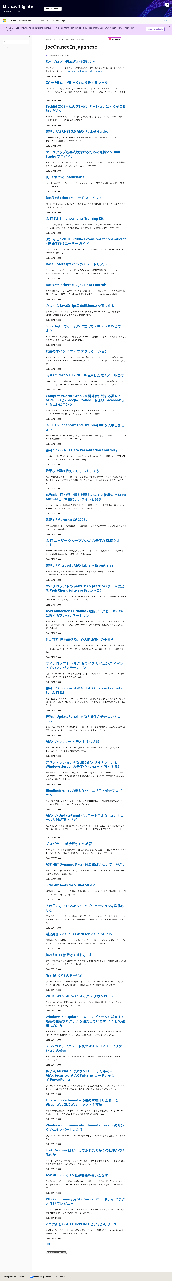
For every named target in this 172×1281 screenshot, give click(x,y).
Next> (48, 1244)
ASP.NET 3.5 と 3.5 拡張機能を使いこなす (77, 1175)
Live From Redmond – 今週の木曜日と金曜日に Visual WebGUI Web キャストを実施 (82, 1102)
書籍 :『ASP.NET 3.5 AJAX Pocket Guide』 (78, 131)
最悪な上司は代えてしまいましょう (72, 470)
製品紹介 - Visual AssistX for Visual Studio (79, 934)
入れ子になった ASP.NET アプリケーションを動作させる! (85, 907)
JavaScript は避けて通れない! (68, 954)
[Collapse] (29, 37)
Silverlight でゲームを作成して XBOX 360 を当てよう (83, 328)
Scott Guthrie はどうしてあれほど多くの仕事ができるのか (85, 1152)
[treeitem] (16, 47)
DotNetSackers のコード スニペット (74, 197)
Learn (48, 39)
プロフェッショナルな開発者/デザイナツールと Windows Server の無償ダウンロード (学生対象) (82, 764)
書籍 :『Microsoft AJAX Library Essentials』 (80, 565)
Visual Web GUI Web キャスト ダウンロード (80, 996)
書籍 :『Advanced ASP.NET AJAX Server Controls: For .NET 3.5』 (84, 690)
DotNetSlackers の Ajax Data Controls (76, 284)
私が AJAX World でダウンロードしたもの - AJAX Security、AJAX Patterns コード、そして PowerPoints (80, 1075)
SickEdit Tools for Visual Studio (70, 885)
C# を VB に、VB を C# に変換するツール (77, 82)
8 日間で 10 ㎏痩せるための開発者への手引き (80, 639)
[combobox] (16, 42)
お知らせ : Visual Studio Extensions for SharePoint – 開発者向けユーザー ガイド (86, 241)
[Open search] (160, 20)
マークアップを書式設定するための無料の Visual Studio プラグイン (83, 154)
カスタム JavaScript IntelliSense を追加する (80, 305)
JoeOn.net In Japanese (75, 39)
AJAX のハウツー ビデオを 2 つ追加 (72, 741)
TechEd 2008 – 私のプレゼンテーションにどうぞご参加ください (86, 108)
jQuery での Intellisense (65, 177)
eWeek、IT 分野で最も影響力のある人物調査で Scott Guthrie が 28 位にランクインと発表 (86, 496)
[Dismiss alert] (167, 5)
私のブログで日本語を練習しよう (71, 61)
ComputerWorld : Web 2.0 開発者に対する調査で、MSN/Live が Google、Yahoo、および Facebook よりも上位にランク (85, 400)
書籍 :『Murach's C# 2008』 (67, 519)
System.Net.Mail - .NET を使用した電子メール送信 (85, 375)
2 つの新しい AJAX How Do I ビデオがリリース (81, 1224)
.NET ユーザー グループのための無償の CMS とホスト (83, 542)
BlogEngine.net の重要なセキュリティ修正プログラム (84, 792)
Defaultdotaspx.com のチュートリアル (76, 264)
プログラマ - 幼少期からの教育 (69, 843)
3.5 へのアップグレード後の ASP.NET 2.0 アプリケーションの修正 (85, 1048)
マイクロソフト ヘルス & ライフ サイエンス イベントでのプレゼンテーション (85, 665)
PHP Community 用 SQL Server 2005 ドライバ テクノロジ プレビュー (85, 1201)
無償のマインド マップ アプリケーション (77, 351)
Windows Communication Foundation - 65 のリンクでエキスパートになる (85, 1127)
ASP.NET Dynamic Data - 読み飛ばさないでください (86, 864)
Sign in (166, 20)
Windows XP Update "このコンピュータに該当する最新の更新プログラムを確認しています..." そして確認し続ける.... (85, 1021)
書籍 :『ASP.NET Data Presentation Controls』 (82, 450)
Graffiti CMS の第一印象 (64, 975)
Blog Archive (58, 39)
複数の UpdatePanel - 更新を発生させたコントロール (83, 718)
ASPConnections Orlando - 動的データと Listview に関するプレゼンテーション (84, 613)
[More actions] (124, 39)
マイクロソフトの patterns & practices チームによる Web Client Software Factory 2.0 (85, 588)
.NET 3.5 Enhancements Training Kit (75, 218)
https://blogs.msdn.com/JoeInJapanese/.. (83, 71)
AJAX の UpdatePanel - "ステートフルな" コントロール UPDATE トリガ (85, 817)
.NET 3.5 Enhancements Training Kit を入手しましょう (85, 427)
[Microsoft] (4, 20)
